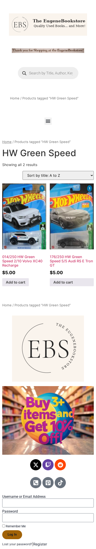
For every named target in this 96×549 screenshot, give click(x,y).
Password (10, 511)
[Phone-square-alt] (35, 482)
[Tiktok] (60, 482)
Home (14, 98)
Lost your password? (17, 544)
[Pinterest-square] (48, 482)
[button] (48, 121)
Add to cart (15, 282)
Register (40, 544)
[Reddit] (60, 464)
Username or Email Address (24, 497)
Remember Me (15, 526)
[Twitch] (48, 464)
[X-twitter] (35, 464)
